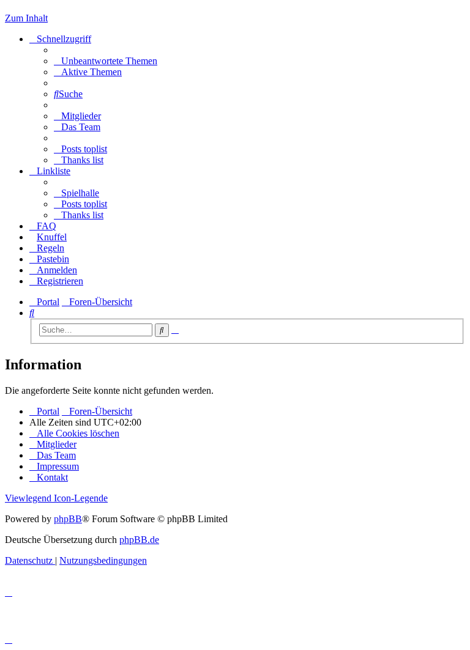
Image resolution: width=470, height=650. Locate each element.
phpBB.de (139, 539)
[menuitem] (105, 61)
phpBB (68, 519)
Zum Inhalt (26, 18)
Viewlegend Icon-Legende (56, 498)
